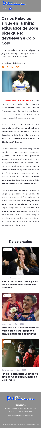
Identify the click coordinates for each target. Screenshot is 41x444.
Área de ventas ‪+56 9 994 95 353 (21, 415)
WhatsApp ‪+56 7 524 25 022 (20, 412)
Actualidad (7, 250)
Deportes (7, 296)
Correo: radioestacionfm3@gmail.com (20, 408)
